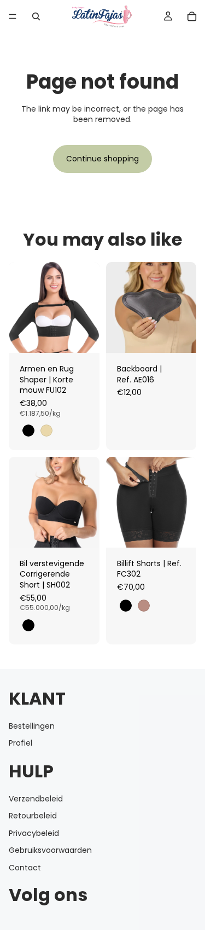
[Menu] (12, 16)
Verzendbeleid (36, 798)
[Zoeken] (36, 16)
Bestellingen (32, 725)
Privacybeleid (34, 833)
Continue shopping (102, 158)
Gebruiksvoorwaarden (50, 850)
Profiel (20, 743)
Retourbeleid (33, 815)
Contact (25, 867)
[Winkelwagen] (192, 16)
